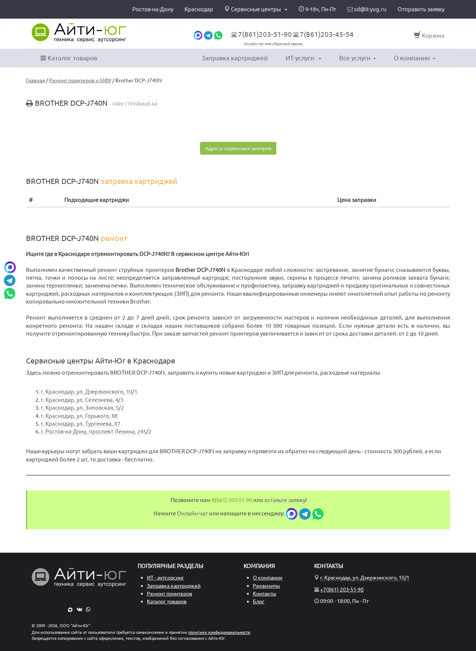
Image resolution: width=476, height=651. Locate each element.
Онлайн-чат (254, 44)
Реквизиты (266, 586)
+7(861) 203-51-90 (342, 590)
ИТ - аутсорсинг (165, 578)
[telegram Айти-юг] (208, 35)
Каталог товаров (71, 57)
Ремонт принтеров (169, 594)
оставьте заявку (284, 500)
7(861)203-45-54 (327, 34)
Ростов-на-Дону (152, 9)
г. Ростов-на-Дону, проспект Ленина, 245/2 (96, 431)
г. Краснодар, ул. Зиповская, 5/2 (82, 407)
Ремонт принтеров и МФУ (80, 80)
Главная (35, 80)
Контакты (264, 594)
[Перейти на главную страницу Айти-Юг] (79, 32)
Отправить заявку (421, 9)
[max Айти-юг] (198, 35)
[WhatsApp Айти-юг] (218, 35)
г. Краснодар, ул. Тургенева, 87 (80, 423)
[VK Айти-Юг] (79, 609)
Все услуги (354, 57)
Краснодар (198, 9)
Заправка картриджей (235, 57)
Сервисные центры (256, 9)
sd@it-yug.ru (369, 9)
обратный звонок (287, 44)
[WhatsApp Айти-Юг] (88, 609)
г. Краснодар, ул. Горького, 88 (79, 416)
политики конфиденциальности (219, 632)
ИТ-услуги (301, 57)
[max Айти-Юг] (70, 609)
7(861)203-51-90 (265, 34)
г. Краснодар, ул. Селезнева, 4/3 (82, 400)
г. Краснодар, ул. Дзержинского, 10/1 (89, 391)
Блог (258, 601)
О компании (412, 57)
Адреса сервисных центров (238, 148)
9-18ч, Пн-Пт (320, 9)
